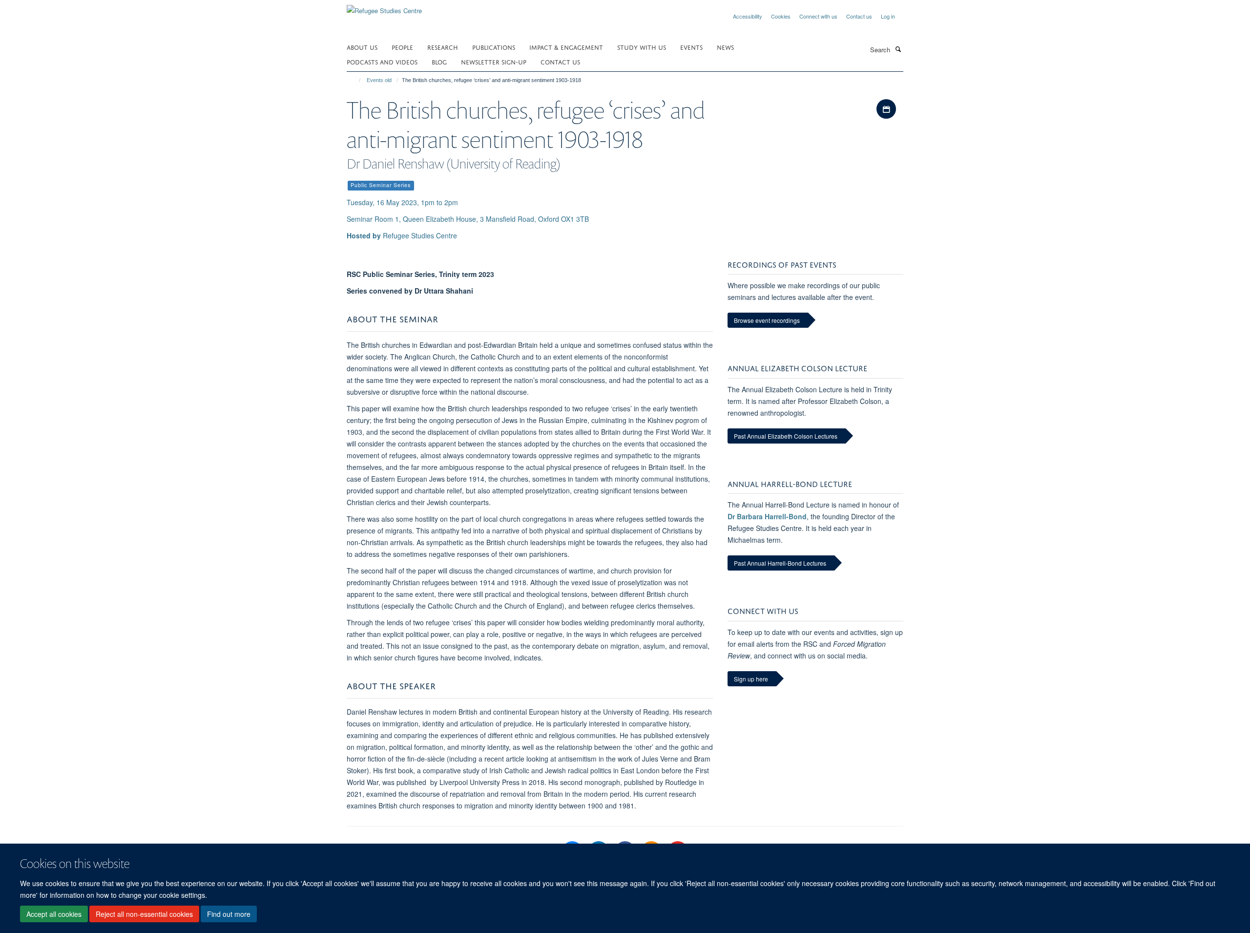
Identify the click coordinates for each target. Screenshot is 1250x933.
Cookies (781, 16)
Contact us (859, 16)
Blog (439, 61)
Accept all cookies (54, 914)
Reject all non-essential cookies (144, 914)
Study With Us (641, 46)
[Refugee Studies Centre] (384, 7)
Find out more (228, 914)
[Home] (355, 80)
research (442, 46)
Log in (888, 16)
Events (691, 46)
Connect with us (818, 16)
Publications (493, 46)
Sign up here (751, 679)
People (402, 46)
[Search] (898, 48)
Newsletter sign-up (493, 61)
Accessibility (747, 16)
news (725, 46)
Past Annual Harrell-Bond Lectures (780, 563)
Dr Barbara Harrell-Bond (767, 516)
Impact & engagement (566, 46)
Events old (379, 80)
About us (362, 46)
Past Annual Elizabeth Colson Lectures (785, 436)
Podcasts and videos (382, 61)
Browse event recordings (767, 320)
